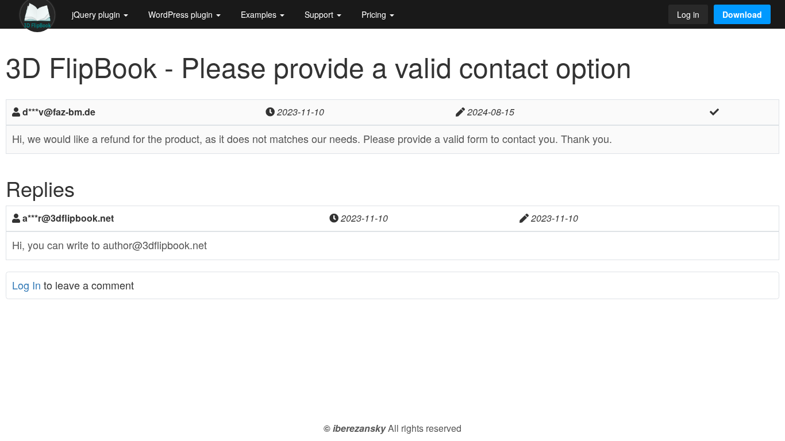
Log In (26, 284)
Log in (688, 14)
